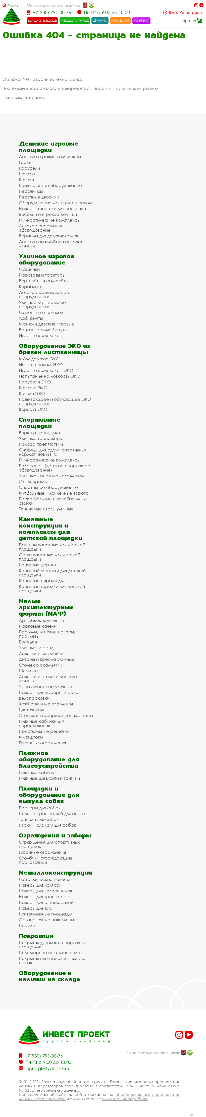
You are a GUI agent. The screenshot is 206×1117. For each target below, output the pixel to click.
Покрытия (36, 936)
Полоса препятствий (41, 444)
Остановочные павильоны (46, 919)
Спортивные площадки (39, 422)
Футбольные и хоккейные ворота (54, 493)
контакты (141, 20)
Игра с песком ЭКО (41, 364)
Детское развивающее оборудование (44, 294)
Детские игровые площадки (48, 146)
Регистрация (191, 12)
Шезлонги (29, 671)
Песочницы (31, 191)
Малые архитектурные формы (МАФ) (46, 607)
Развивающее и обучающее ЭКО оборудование (55, 401)
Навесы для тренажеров (45, 896)
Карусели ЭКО (35, 382)
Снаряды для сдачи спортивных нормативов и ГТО (52, 452)
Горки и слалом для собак (47, 825)
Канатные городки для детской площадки (52, 588)
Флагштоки (31, 737)
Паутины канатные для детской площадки (52, 547)
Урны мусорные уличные (45, 686)
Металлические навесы (44, 879)
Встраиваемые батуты (43, 329)
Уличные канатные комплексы (51, 476)
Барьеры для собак (40, 808)
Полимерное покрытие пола (49, 952)
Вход (173, 12)
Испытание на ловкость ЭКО (49, 376)
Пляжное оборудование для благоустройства (49, 759)
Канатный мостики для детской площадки (52, 572)
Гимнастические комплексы (49, 220)
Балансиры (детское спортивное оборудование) (54, 468)
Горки (25, 162)
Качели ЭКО (32, 393)
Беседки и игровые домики (48, 214)
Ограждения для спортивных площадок (49, 844)
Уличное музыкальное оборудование (42, 304)
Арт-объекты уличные (41, 620)
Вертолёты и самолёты (43, 281)
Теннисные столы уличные (46, 509)
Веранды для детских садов (48, 236)
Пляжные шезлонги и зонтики (49, 778)
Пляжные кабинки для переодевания (42, 723)
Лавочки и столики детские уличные (48, 678)
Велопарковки (34, 698)
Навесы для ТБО (36, 908)
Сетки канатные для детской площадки (49, 557)
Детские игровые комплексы (50, 156)
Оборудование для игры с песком (56, 203)
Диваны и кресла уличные (46, 659)
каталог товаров (42, 20)
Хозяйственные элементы (46, 704)
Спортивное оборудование (48, 487)
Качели (26, 179)
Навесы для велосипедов (45, 891)
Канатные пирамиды (41, 580)
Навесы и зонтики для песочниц (52, 208)
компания (120, 20)
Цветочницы (31, 709)
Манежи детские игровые (46, 324)
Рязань (12, 5)
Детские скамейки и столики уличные (50, 243)
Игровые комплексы (40, 335)
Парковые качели (38, 626)
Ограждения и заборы (55, 835)
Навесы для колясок (40, 885)
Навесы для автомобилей (46, 902)
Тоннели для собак (39, 819)
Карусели (29, 168)
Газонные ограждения (42, 743)
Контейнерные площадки (46, 914)
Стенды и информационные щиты (56, 715)
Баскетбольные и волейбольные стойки (53, 501)
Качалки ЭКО (33, 387)
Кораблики (30, 286)
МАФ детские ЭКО (39, 359)
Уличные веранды (37, 647)
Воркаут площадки (39, 432)
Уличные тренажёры (41, 438)
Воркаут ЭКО (33, 409)
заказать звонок (75, 20)
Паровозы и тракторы (42, 275)
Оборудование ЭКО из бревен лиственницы (54, 349)
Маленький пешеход (41, 312)
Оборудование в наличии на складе (49, 976)
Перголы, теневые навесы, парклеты (47, 634)
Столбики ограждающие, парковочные (46, 860)
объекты (100, 20)
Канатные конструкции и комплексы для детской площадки (50, 528)
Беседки (28, 642)
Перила (27, 925)
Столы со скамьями (40, 665)
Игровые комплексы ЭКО (46, 370)
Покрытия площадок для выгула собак (52, 960)
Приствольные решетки (44, 731)
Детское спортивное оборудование (41, 228)
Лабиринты (31, 318)
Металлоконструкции (55, 872)
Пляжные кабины (37, 772)
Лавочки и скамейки (41, 653)
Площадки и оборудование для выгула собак (49, 794)
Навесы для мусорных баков (49, 692)
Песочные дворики (39, 197)
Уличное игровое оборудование (46, 259)
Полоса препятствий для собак (52, 813)
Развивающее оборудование (50, 185)
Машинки (29, 269)
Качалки (27, 174)
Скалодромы (33, 481)
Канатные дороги (37, 565)
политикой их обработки (125, 1098)
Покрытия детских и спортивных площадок (52, 944)
